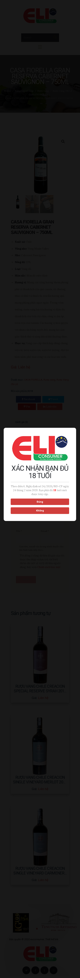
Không (40, 510)
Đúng (40, 501)
